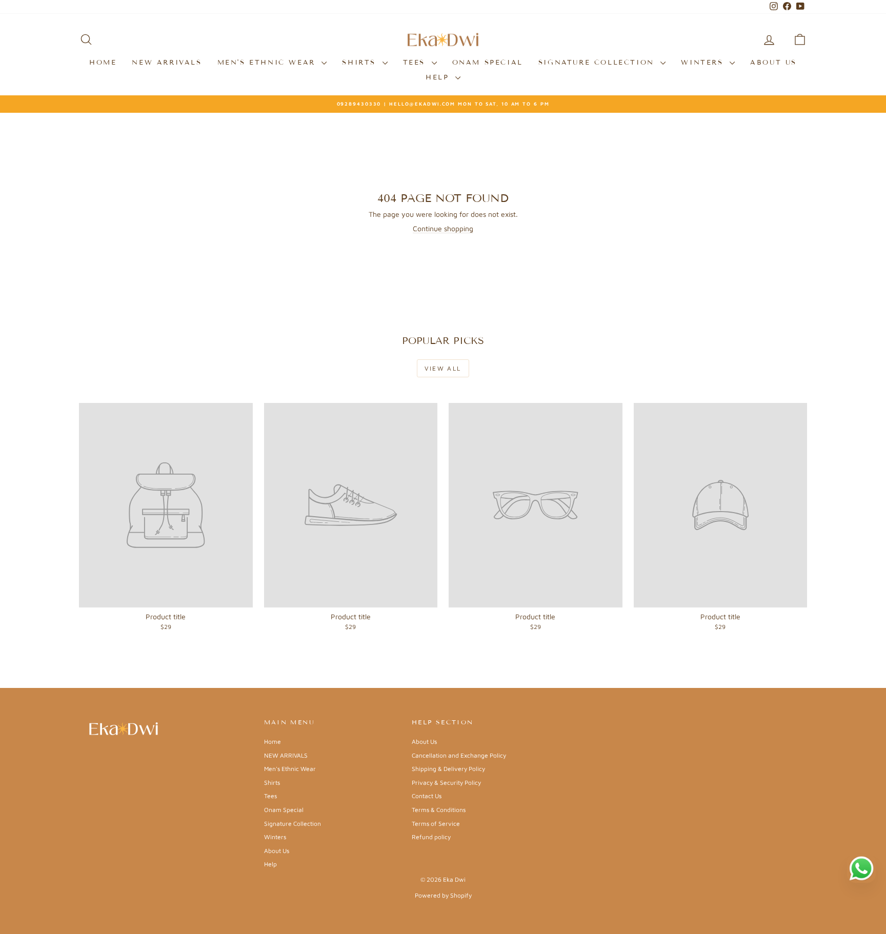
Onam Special (487, 62)
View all (443, 368)
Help (439, 77)
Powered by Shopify (443, 895)
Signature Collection (598, 62)
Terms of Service (436, 823)
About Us (773, 62)
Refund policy (431, 837)
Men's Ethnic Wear (268, 62)
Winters (704, 62)
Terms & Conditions (439, 810)
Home (102, 62)
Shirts (360, 62)
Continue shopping (443, 228)
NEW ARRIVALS (167, 62)
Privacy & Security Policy (446, 782)
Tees (416, 62)
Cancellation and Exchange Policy (459, 755)
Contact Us (426, 796)
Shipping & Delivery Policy (448, 769)
